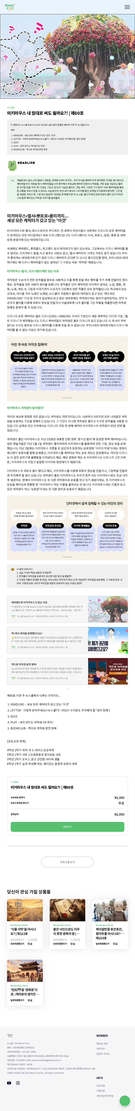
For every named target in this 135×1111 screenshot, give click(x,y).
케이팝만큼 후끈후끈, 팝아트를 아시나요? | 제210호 (109, 933)
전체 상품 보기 (67, 862)
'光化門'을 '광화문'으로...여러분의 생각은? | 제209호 (25, 994)
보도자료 (101, 1085)
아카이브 (101, 1048)
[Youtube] (9, 1083)
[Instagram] (18, 1083)
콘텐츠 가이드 (103, 1054)
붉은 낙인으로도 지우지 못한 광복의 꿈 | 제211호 (66, 933)
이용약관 (101, 1091)
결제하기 (67, 826)
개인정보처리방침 (105, 1096)
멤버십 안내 (102, 1043)
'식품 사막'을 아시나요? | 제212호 (23, 931)
